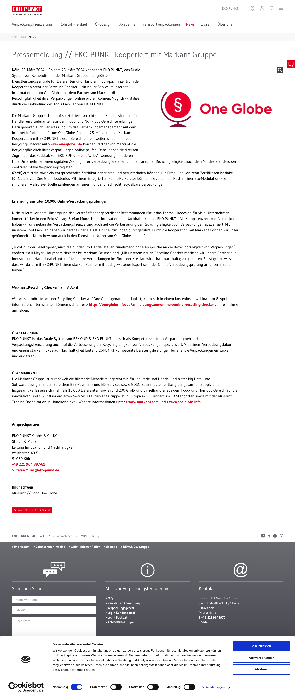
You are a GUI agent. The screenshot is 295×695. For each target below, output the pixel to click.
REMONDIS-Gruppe (136, 547)
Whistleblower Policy (85, 547)
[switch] (116, 687)
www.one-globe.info (66, 144)
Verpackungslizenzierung (33, 24)
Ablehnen (261, 669)
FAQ (110, 598)
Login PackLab (117, 617)
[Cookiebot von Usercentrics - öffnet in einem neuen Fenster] (26, 687)
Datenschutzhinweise (50, 547)
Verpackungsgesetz (120, 608)
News (190, 24)
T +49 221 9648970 (212, 617)
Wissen (206, 24)
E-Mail (205, 622)
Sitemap (111, 547)
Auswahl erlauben (261, 657)
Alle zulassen (261, 646)
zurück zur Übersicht (33, 510)
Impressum (22, 547)
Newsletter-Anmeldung (123, 603)
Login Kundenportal (121, 613)
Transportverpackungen (160, 24)
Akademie (127, 24)
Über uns (226, 24)
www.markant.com (143, 402)
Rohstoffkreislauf (74, 24)
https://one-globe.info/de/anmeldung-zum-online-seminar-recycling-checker (151, 304)
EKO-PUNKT (19, 37)
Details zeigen (215, 687)
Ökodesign (104, 24)
